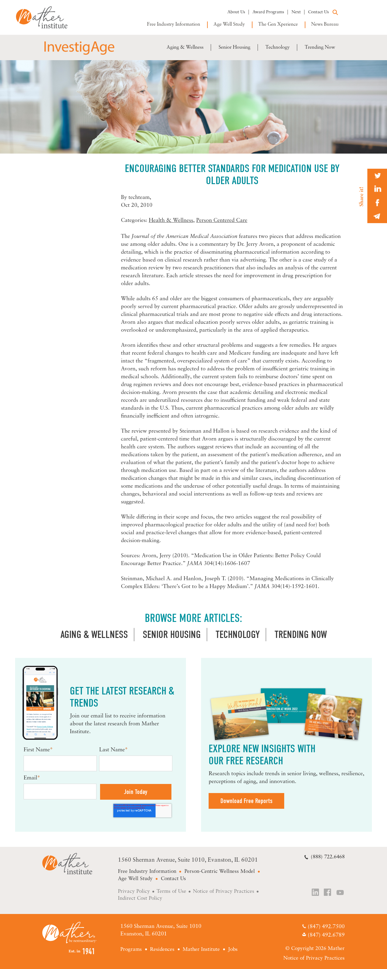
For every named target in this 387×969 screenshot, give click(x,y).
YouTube (340, 893)
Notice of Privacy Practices (223, 891)
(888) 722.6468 (328, 857)
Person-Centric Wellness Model (219, 871)
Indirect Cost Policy (140, 898)
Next (296, 12)
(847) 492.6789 (326, 935)
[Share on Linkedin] (377, 189)
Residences (162, 949)
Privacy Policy (134, 891)
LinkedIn (315, 893)
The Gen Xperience (278, 24)
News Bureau (325, 24)
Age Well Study (229, 24)
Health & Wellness (171, 220)
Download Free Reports (246, 801)
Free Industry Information (173, 24)
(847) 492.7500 (326, 927)
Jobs (233, 949)
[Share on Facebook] (377, 203)
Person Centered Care (221, 220)
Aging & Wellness (185, 47)
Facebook (328, 893)
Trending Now (320, 47)
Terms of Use (171, 891)
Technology (277, 47)
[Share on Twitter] (377, 175)
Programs (131, 949)
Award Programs (268, 12)
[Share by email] (377, 216)
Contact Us (318, 12)
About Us (236, 12)
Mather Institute (46, 17)
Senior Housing (234, 47)
